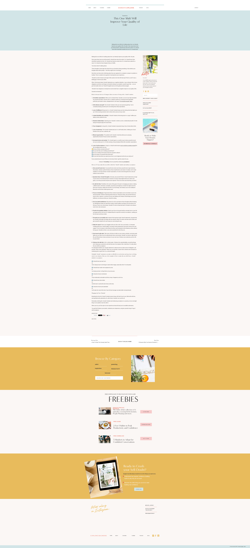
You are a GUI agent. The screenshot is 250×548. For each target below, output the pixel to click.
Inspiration (124, 15)
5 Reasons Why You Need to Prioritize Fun (148, 342)
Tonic (242, 546)
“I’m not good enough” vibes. (125, 101)
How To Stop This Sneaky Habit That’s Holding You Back (105, 342)
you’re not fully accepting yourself (128, 145)
